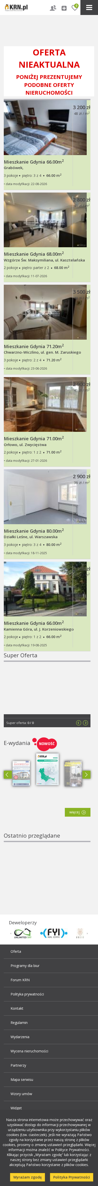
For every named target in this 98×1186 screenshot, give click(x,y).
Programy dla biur (25, 965)
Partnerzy (18, 1065)
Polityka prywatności (27, 994)
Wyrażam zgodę (27, 1177)
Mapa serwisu (22, 1079)
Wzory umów (21, 1093)
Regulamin (19, 1022)
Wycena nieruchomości (29, 1051)
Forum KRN (20, 979)
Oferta (16, 951)
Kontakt (17, 1008)
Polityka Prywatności (71, 1177)
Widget (16, 1108)
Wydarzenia (20, 1036)
